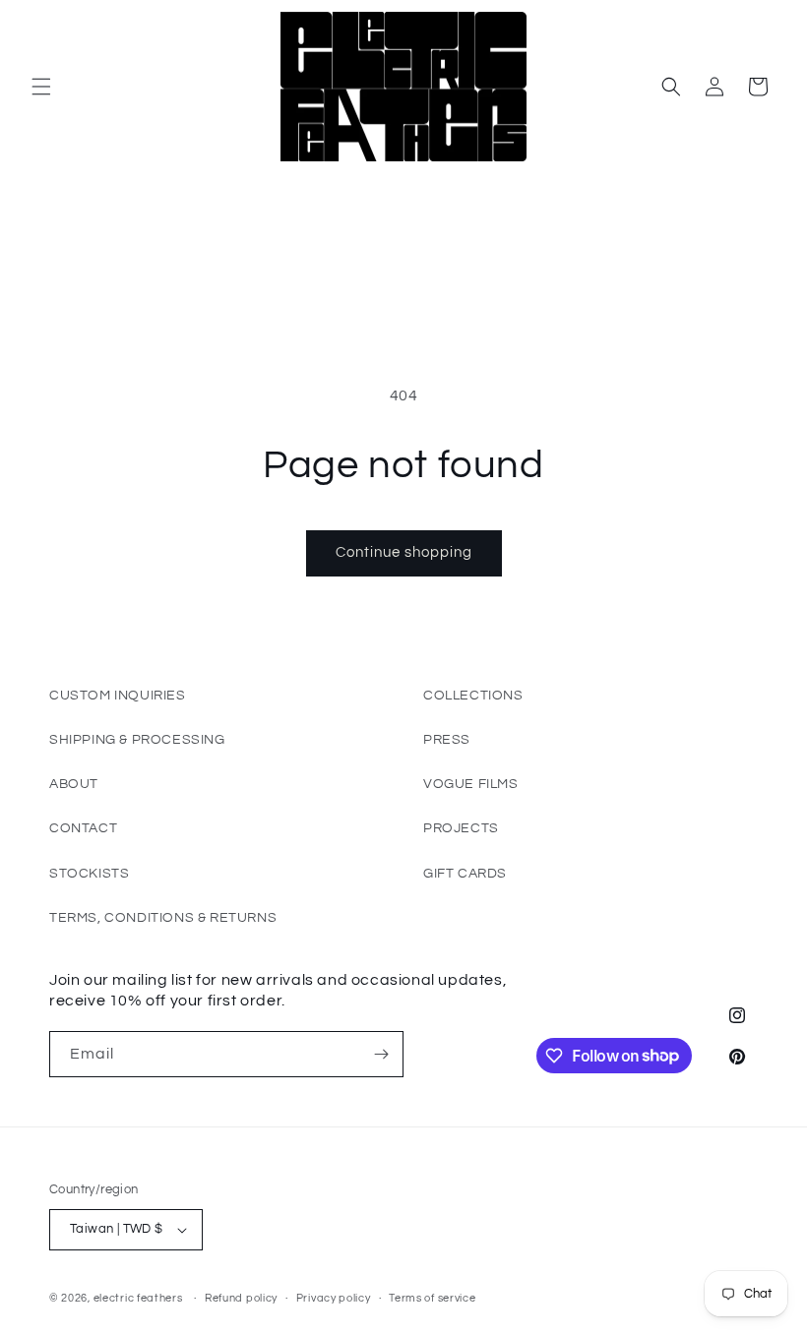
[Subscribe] (381, 1054)
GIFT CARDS (465, 874)
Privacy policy (333, 1298)
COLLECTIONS (473, 695)
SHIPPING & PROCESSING (137, 740)
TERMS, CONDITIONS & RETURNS (163, 918)
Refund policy (241, 1298)
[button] (41, 86)
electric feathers (138, 1298)
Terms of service (432, 1298)
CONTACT (83, 828)
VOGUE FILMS (471, 784)
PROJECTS (461, 828)
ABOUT (73, 784)
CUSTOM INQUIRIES (117, 695)
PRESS (446, 740)
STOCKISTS (89, 874)
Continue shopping (404, 552)
